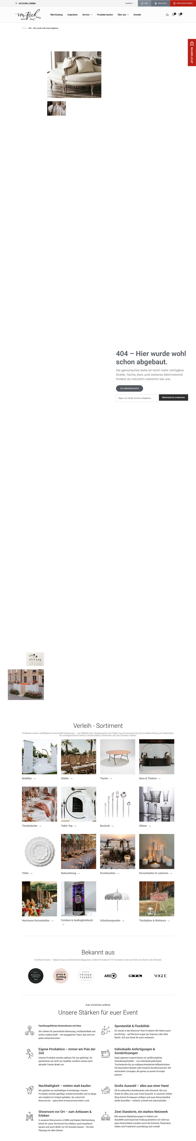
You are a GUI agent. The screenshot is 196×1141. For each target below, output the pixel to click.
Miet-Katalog (56, 14)
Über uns (122, 14)
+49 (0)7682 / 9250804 (27, 3)
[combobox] (137, 398)
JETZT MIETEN (192, 55)
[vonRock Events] (28, 14)
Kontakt (137, 14)
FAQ (146, 3)
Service (86, 14)
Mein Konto (162, 3)
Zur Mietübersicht (129, 388)
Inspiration (72, 14)
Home (24, 28)
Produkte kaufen (105, 14)
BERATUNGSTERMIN (185, 3)
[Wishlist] (173, 14)
